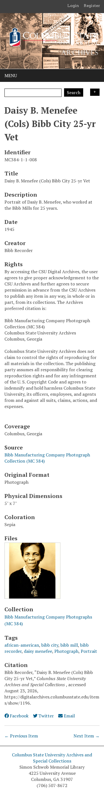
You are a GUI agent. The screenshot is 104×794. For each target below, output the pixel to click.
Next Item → (86, 736)
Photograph (66, 651)
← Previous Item (21, 736)
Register (92, 5)
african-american (21, 645)
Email (69, 716)
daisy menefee (38, 651)
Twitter (46, 716)
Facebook (19, 716)
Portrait (89, 651)
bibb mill (69, 645)
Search (73, 92)
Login (73, 5)
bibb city (49, 645)
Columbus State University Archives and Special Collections (52, 758)
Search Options (95, 92)
